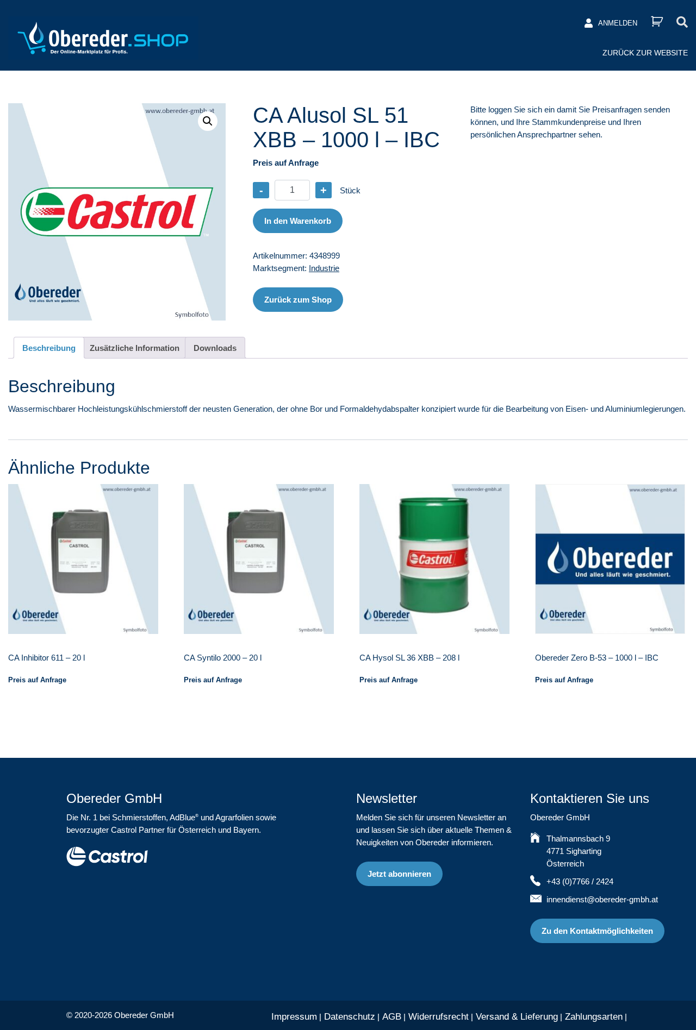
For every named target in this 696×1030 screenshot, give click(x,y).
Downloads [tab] (215, 348)
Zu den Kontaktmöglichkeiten (597, 930)
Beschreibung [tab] (49, 348)
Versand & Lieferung (517, 1017)
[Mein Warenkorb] (657, 21)
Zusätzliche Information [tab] (134, 348)
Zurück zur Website (645, 52)
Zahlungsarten (594, 1017)
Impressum (294, 1017)
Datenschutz (349, 1017)
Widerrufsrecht (438, 1017)
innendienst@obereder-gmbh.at (602, 899)
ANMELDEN (617, 23)
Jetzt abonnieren (399, 873)
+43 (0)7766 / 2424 (579, 881)
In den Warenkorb (297, 220)
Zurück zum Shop (298, 299)
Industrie (324, 268)
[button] (207, 121)
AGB (391, 1017)
